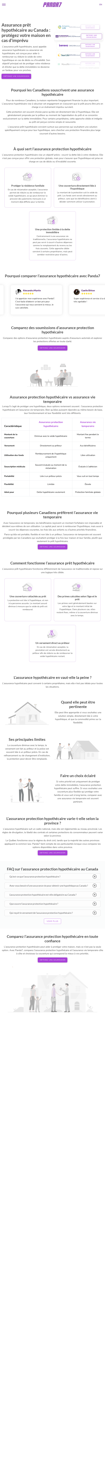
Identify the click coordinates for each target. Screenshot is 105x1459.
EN (100, 4)
